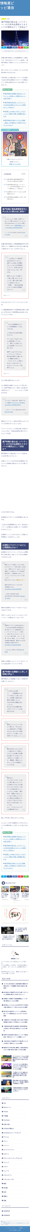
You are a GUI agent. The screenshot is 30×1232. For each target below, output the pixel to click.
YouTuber (7, 1120)
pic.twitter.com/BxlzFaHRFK (13, 645)
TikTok (6, 1111)
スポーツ (6, 1154)
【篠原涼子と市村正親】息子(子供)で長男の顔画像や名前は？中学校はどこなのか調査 (16, 1021)
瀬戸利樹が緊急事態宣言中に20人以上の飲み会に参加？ (16, 180)
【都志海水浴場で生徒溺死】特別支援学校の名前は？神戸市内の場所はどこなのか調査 (15, 1028)
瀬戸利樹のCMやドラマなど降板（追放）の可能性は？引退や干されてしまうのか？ (14, 123)
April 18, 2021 (9, 412)
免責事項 (21, 1227)
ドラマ (6, 1166)
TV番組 (6, 1116)
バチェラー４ (8, 1175)
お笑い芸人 (7, 1124)
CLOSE (23, 173)
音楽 (5, 1200)
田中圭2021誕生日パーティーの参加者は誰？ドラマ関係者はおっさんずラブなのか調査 (15, 1013)
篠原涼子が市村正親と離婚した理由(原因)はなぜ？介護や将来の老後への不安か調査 (16, 1048)
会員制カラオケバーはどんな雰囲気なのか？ (16, 193)
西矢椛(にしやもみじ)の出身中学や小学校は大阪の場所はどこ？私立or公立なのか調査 (16, 1006)
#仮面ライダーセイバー (13, 402)
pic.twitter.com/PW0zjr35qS (14, 227)
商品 (5, 1183)
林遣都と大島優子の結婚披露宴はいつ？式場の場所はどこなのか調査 (15, 1000)
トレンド (3, 18)
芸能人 (6, 1196)
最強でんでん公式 (15, 164)
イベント (6, 1145)
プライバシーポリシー (11, 1227)
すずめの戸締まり (9, 1128)
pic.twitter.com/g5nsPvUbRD (13, 589)
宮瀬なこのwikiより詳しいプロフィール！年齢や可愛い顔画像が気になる (14, 114)
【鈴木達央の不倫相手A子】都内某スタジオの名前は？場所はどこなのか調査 (16, 1042)
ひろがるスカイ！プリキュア (12, 1132)
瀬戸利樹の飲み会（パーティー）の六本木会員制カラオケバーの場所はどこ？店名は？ (14, 105)
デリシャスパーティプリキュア (13, 1158)
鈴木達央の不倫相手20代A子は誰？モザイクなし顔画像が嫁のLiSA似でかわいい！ (16, 993)
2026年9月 (7, 1211)
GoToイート (7, 1107)
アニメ (6, 1141)
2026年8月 (7, 1215)
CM (5, 1103)
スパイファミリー (9, 1149)
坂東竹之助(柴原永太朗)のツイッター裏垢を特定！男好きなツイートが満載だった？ (16, 1036)
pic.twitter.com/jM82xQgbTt (13, 405)
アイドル (6, 1137)
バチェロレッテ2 (9, 1179)
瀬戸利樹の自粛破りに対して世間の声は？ (16, 198)
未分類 (6, 1188)
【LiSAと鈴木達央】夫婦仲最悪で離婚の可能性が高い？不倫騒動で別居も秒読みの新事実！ (16, 986)
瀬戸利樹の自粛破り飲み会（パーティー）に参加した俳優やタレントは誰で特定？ (14, 96)
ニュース (6, 1171)
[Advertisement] (22, 8)
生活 (5, 1192)
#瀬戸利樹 (17, 225)
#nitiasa (22, 402)
